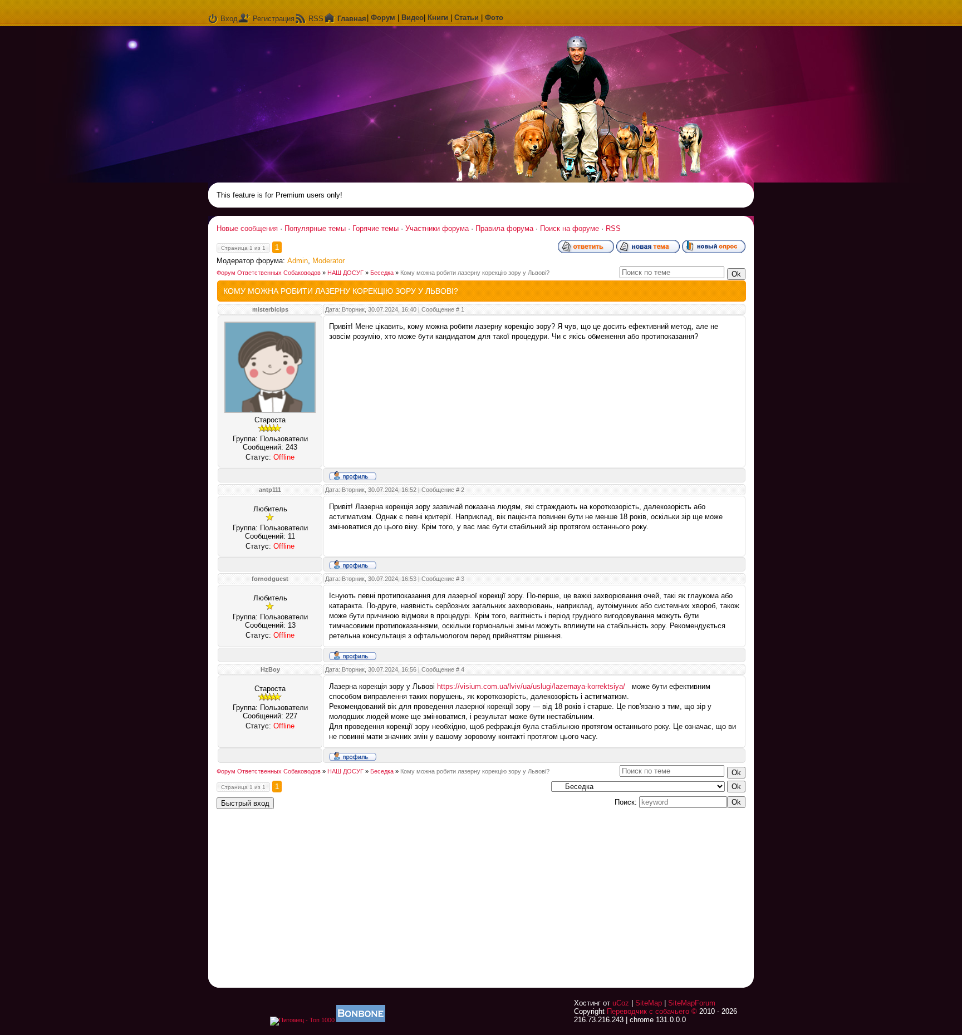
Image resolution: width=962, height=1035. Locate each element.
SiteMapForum (691, 1003)
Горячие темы (375, 228)
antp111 (270, 489)
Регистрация (274, 18)
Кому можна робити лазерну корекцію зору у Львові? (474, 272)
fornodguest (270, 578)
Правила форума (504, 228)
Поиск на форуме (569, 228)
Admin (297, 261)
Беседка (382, 272)
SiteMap (648, 1003)
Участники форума (437, 228)
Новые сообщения (247, 228)
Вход (229, 18)
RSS (315, 18)
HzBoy (270, 669)
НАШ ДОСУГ (345, 272)
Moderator (328, 261)
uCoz (620, 1003)
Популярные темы (315, 228)
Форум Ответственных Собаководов (269, 272)
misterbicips (270, 309)
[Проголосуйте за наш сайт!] (360, 1020)
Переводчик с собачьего (648, 1011)
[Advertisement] (606, 891)
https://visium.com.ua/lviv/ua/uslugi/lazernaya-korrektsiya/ (531, 686)
